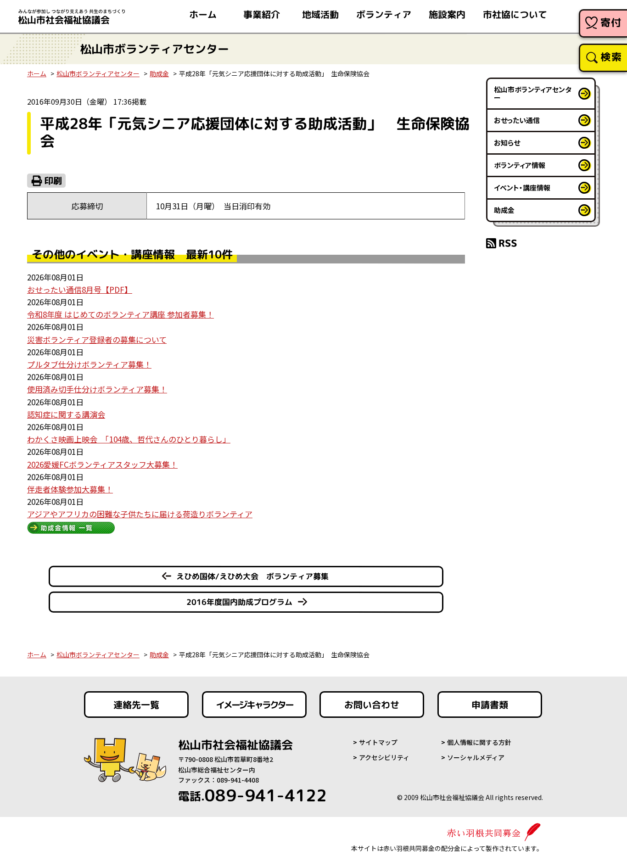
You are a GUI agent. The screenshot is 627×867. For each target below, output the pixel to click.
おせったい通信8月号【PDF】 (79, 289)
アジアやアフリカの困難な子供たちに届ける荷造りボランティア (139, 514)
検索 (611, 57)
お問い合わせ (371, 704)
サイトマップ (378, 742)
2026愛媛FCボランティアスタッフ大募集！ (102, 464)
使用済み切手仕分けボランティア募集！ (97, 389)
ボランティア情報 (519, 165)
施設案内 (447, 14)
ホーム (203, 14)
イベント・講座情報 (522, 187)
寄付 (611, 22)
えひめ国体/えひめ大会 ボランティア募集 (252, 576)
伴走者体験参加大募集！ (70, 489)
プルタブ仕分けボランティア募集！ (89, 364)
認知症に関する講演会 (66, 414)
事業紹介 (261, 14)
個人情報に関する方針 (479, 742)
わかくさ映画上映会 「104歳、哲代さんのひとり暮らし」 (128, 439)
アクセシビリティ (384, 757)
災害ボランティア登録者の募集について (97, 339)
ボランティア (383, 14)
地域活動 (320, 14)
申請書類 (489, 704)
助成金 (159, 73)
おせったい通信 (517, 120)
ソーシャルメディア (475, 757)
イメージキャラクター (254, 704)
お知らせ (507, 142)
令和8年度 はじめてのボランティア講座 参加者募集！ (120, 314)
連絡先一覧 (136, 704)
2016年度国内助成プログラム (239, 602)
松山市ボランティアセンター (98, 73)
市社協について (515, 14)
